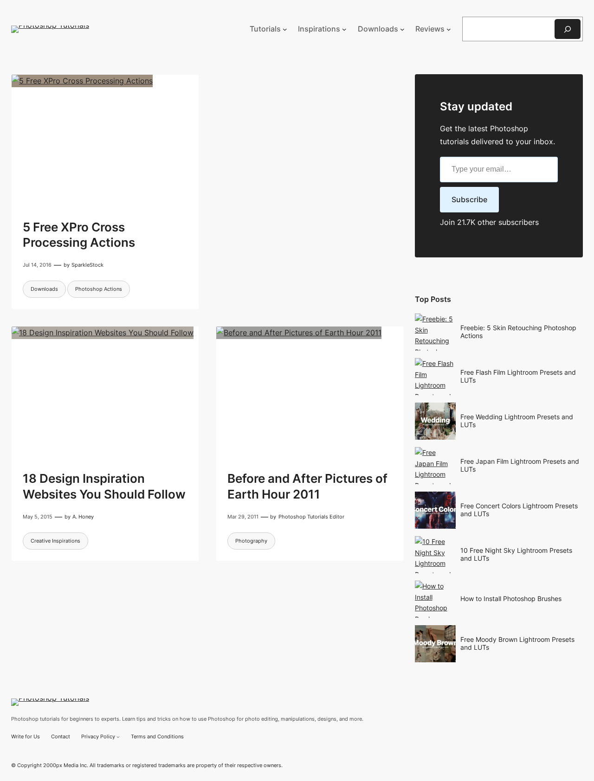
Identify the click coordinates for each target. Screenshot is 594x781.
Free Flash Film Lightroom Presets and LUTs (518, 376)
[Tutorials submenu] (285, 29)
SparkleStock (87, 265)
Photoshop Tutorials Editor (311, 516)
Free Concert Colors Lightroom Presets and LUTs (519, 510)
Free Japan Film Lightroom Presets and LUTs (519, 465)
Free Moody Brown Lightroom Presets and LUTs (517, 643)
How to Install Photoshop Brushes (511, 598)
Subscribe (469, 199)
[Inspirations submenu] (344, 29)
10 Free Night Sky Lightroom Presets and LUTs (516, 554)
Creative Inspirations (55, 541)
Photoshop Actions (98, 289)
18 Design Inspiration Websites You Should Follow (104, 486)
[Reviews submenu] (448, 29)
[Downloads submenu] (402, 29)
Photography (251, 541)
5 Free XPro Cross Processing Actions (79, 235)
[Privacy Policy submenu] (118, 736)
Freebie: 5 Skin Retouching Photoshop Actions (518, 331)
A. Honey (83, 516)
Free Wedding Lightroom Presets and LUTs (516, 421)
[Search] (568, 29)
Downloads (44, 289)
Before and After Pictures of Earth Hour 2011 (307, 486)
